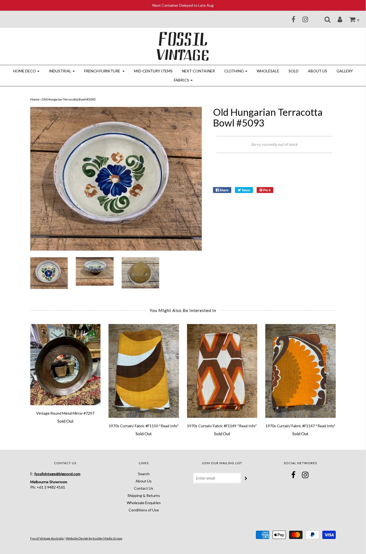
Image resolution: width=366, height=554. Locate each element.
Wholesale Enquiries (144, 502)
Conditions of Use (144, 510)
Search (144, 473)
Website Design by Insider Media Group (94, 538)
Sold (293, 71)
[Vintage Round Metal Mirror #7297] (65, 364)
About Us (317, 71)
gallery (345, 71)
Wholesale (268, 71)
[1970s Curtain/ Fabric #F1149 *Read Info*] (222, 371)
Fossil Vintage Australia (47, 538)
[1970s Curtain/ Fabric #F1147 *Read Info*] (300, 371)
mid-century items (153, 71)
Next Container (198, 71)
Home (34, 99)
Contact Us (143, 488)
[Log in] (336, 19)
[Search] (324, 19)
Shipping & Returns (144, 495)
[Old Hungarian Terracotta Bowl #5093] (49, 272)
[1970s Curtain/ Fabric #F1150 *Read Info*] (144, 371)
